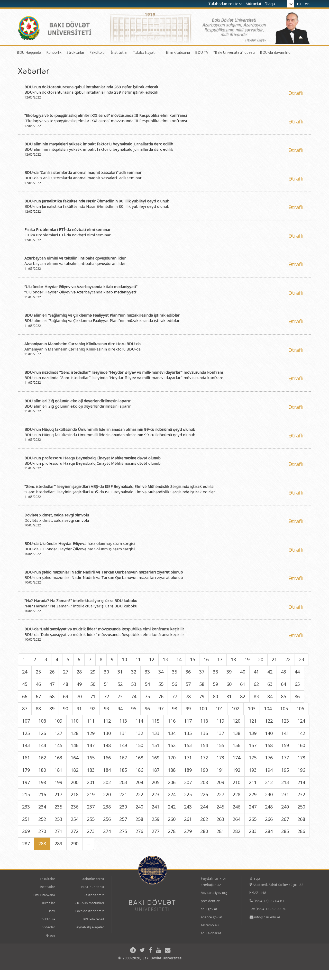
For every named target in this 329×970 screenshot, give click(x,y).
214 (301, 782)
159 (285, 745)
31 (120, 672)
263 (220, 819)
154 (204, 745)
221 (123, 794)
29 (92, 672)
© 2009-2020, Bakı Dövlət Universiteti (150, 958)
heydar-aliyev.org (214, 893)
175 (253, 758)
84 (269, 696)
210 (236, 782)
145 (58, 745)
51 (106, 684)
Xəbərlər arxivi (93, 879)
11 (138, 659)
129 (91, 733)
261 (188, 819)
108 (42, 721)
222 (139, 794)
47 (51, 684)
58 (201, 684)
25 (38, 672)
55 (160, 684)
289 (58, 843)
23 (301, 659)
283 (253, 831)
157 (253, 745)
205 (155, 782)
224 (172, 794)
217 (58, 794)
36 (188, 672)
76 (160, 696)
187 (155, 770)
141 (285, 733)
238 (107, 807)
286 (301, 831)
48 (65, 684)
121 (253, 721)
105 (284, 708)
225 (188, 794)
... (88, 843)
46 (38, 684)
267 (285, 819)
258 (139, 819)
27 (65, 672)
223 (155, 794)
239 (123, 807)
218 (74, 794)
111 (91, 721)
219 (91, 794)
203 (123, 782)
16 (206, 659)
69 (65, 696)
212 (269, 782)
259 (155, 819)
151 (155, 745)
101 (219, 708)
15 (192, 659)
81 (229, 696)
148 (107, 745)
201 (91, 782)
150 (139, 745)
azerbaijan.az (211, 885)
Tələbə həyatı (144, 52)
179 (26, 770)
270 (42, 831)
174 (236, 758)
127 (58, 733)
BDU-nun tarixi (92, 887)
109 (58, 721)
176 (269, 758)
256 (107, 819)
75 (147, 696)
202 (107, 782)
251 (26, 819)
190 (204, 770)
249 (285, 807)
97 (160, 708)
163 (58, 758)
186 (139, 770)
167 (123, 758)
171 (188, 758)
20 (260, 659)
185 (123, 770)
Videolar (48, 927)
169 (155, 758)
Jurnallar (48, 903)
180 (42, 770)
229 (253, 794)
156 (236, 745)
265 (253, 819)
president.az (210, 901)
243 (188, 807)
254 (74, 819)
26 (51, 672)
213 (285, 782)
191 (220, 770)
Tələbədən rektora (225, 3)
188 (172, 770)
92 (92, 708)
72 (106, 696)
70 (79, 696)
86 (297, 696)
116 (172, 721)
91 (79, 708)
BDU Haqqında (29, 52)
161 (26, 758)
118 (204, 721)
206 (172, 782)
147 (91, 745)
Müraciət (253, 3)
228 (236, 794)
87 (24, 708)
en (307, 3)
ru (299, 3)
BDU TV (201, 52)
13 (165, 659)
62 (256, 684)
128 (74, 733)
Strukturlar (75, 52)
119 (220, 721)
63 (269, 684)
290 (74, 843)
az (291, 3)
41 (256, 672)
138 (236, 733)
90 (65, 708)
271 (58, 831)
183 (91, 770)
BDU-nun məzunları (89, 903)
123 (285, 721)
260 (172, 819)
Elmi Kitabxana (44, 895)
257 (123, 819)
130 (107, 733)
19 (247, 659)
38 (215, 672)
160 (301, 745)
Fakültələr (97, 52)
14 (178, 659)
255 (91, 819)
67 (38, 696)
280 (204, 831)
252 (42, 819)
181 (58, 770)
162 (42, 758)
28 (79, 672)
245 (220, 807)
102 (235, 708)
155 (220, 745)
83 (256, 696)
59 (215, 684)
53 (133, 684)
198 (42, 782)
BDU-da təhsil (93, 919)
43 (283, 672)
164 (74, 758)
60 (229, 684)
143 (26, 745)
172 (204, 758)
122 (269, 721)
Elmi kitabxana (178, 52)
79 (201, 696)
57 (188, 684)
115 (155, 721)
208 (204, 782)
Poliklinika (47, 919)
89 (51, 708)
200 (74, 782)
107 (26, 721)
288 (42, 843)
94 (120, 708)
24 (24, 672)
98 (174, 708)
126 (42, 733)
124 (301, 721)
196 (301, 770)
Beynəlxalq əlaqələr (89, 927)
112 (107, 721)
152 (172, 745)
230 (269, 794)
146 (74, 745)
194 (269, 770)
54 (147, 684)
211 (253, 782)
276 (139, 831)
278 (172, 831)
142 (301, 733)
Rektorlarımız (94, 895)
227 (220, 794)
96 (147, 708)
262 (204, 819)
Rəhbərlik (53, 52)
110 (74, 721)
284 (269, 831)
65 (297, 684)
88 (38, 708)
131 (123, 733)
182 (74, 770)
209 (220, 782)
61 (242, 684)
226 (204, 794)
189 (188, 770)
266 (269, 819)
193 (253, 770)
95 (133, 708)
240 (139, 807)
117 (188, 721)
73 (120, 696)
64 (283, 684)
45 (24, 684)
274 (107, 831)
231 (285, 794)
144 (42, 745)
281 (220, 831)
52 (120, 684)
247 (253, 807)
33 (147, 672)
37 (201, 672)
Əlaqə (270, 3)
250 (301, 807)
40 (242, 672)
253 (58, 819)
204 (139, 782)
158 (269, 745)
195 (285, 770)
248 (269, 807)
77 (174, 696)
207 (188, 782)
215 (26, 794)
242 (172, 807)
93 (106, 708)
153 (188, 745)
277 (155, 831)
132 (139, 733)
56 (174, 684)
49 (79, 684)
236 (74, 807)
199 (58, 782)
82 (242, 696)
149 (123, 745)
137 (220, 733)
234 (42, 807)
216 (42, 794)
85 (283, 696)
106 (300, 708)
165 (91, 758)
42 (269, 672)
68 (51, 696)
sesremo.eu (210, 925)
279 (188, 831)
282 (236, 831)
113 (123, 721)
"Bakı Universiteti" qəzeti (234, 52)
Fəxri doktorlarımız (89, 911)
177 (285, 758)
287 (26, 843)
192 (236, 770)
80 (215, 696)
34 (160, 672)
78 (188, 696)
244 (204, 807)
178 (301, 758)
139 (253, 733)
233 (26, 807)
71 (92, 696)
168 (139, 758)
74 (133, 696)
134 (172, 733)
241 (155, 807)
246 (236, 807)
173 (220, 758)
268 (301, 819)
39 (229, 672)
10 (124, 659)
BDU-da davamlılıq (275, 52)
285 (285, 831)
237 (91, 807)
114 (139, 721)
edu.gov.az (209, 909)
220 (107, 794)
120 (236, 721)
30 (106, 672)
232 (301, 794)
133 (155, 733)
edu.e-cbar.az (211, 933)
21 (274, 659)
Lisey (51, 911)
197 (26, 782)
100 (203, 708)
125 (26, 733)
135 (188, 733)
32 (133, 672)
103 (251, 708)
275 (123, 831)
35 (174, 672)
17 (219, 659)
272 (74, 831)
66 (24, 696)
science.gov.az (212, 917)
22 (287, 659)
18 (233, 659)
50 (92, 684)
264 (236, 819)
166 (107, 758)
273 (91, 831)
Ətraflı (295, 92)
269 (26, 831)
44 (297, 672)
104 (268, 708)
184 (107, 770)
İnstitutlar (119, 52)
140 (269, 733)
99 (188, 708)
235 (58, 807)
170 (172, 758)
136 (204, 733)
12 (151, 659)
